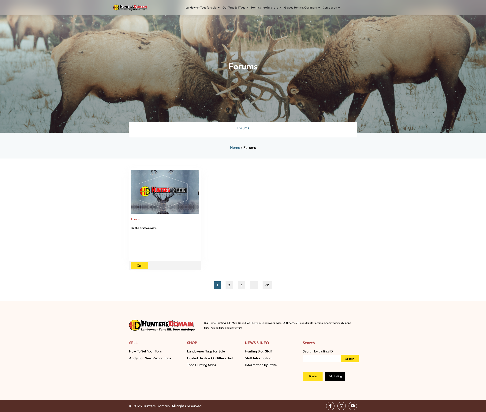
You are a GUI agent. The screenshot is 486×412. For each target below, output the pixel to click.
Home (235, 147)
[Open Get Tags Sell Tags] (247, 7)
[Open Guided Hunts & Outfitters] (319, 7)
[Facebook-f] (330, 406)
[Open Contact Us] (339, 7)
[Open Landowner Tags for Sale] (218, 7)
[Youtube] (353, 406)
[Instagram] (341, 406)
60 (268, 284)
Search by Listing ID (318, 351)
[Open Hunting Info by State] (280, 7)
